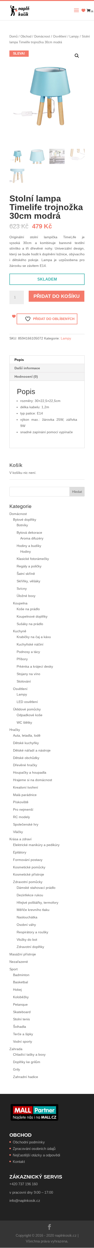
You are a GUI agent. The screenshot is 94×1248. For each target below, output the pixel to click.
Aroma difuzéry (31, 538)
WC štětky (24, 722)
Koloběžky (21, 997)
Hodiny (25, 551)
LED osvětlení (27, 702)
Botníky (22, 525)
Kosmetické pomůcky (29, 867)
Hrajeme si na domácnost (32, 780)
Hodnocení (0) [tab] (26, 376)
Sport (13, 969)
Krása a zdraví (20, 839)
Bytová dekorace (29, 532)
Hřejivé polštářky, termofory (37, 902)
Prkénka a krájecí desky (35, 666)
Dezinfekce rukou (30, 895)
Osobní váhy (26, 925)
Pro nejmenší (23, 809)
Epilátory (19, 852)
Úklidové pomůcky (27, 709)
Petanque (20, 1004)
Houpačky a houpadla (29, 772)
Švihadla (19, 1027)
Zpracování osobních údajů (34, 1149)
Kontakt (19, 1162)
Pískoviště (20, 802)
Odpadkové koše (29, 715)
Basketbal (20, 982)
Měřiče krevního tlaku (33, 910)
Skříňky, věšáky (28, 581)
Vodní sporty (22, 1041)
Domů (13, 36)
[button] (77, 55)
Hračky (14, 730)
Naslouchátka (27, 917)
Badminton (21, 975)
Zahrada (15, 1049)
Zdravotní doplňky (30, 947)
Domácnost (42, 36)
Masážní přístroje (22, 954)
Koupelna (20, 603)
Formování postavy (27, 860)
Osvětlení (60, 36)
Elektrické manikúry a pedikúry (36, 845)
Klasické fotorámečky (33, 559)
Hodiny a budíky (29, 546)
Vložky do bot (27, 939)
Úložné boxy (26, 596)
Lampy (74, 36)
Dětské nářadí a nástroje (32, 750)
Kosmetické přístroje (28, 874)
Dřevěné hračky (25, 765)
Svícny (22, 588)
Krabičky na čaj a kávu (34, 637)
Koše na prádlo (28, 609)
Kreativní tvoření (25, 787)
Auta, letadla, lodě (26, 735)
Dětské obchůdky (26, 758)
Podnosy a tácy (28, 652)
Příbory (22, 659)
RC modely (21, 817)
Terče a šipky (23, 1034)
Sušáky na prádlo (30, 624)
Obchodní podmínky (29, 1142)
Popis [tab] (19, 360)
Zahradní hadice (25, 1077)
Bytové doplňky (24, 519)
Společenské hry (25, 824)
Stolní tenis (21, 1019)
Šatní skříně (26, 574)
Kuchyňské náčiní (30, 644)
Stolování (24, 681)
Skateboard (22, 1012)
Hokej (17, 989)
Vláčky (18, 832)
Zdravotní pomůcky (27, 882)
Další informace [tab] (27, 368)
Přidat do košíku (57, 296)
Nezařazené (18, 962)
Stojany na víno (28, 674)
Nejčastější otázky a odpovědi (36, 1155)
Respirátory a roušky (32, 932)
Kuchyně (19, 631)
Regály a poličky (29, 566)
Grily (16, 1069)
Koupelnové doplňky (32, 616)
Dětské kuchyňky (26, 743)
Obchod (25, 36)
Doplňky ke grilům (26, 1062)
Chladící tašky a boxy (29, 1054)
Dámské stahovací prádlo (36, 888)
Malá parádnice (25, 795)
